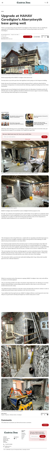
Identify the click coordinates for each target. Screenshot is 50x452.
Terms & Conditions (23, 434)
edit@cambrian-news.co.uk (8, 447)
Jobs (22, 438)
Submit (44, 137)
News (2, 11)
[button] (2, 2)
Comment (45, 425)
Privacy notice (27, 139)
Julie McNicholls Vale (6, 34)
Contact (23, 435)
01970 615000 (9, 444)
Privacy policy (22, 437)
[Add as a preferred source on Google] (36, 37)
